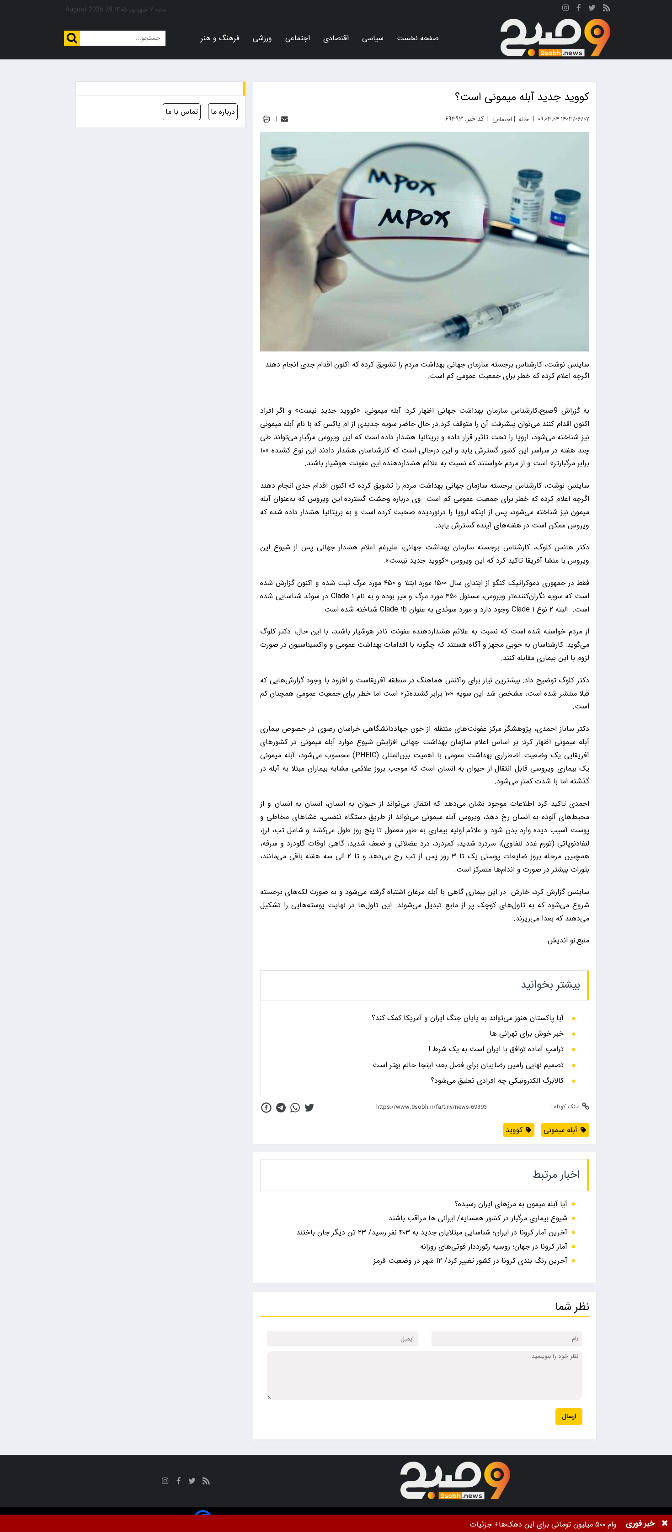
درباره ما (223, 111)
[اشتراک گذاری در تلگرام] (281, 1107)
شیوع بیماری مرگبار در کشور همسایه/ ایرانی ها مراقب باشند (478, 1218)
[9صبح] (555, 38)
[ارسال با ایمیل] (284, 119)
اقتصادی (336, 38)
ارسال (569, 1416)
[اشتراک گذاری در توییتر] (309, 1107)
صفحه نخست (418, 38)
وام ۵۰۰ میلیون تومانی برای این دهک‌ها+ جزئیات (543, 1524)
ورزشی (262, 38)
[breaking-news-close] (664, 1523)
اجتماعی (297, 38)
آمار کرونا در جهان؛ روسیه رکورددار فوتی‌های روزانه (493, 1246)
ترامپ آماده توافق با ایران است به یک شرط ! (496, 1049)
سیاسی (373, 38)
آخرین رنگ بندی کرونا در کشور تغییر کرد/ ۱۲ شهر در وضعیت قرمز (470, 1260)
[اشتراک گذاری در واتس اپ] (295, 1107)
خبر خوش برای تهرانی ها (527, 1034)
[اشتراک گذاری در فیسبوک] (266, 1107)
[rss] (606, 9)
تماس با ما (181, 111)
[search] (72, 38)
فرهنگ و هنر (220, 38)
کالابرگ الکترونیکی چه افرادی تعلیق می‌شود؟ (497, 1081)
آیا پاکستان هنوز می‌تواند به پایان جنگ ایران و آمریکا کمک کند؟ (468, 1018)
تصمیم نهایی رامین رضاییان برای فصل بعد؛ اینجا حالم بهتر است (468, 1065)
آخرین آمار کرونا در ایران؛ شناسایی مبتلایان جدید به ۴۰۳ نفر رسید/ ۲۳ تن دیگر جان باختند (431, 1232)
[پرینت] (266, 119)
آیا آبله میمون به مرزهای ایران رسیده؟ (510, 1204)
